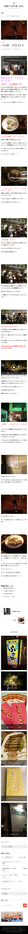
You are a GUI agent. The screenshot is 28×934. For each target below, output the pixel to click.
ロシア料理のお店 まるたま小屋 (14, 857)
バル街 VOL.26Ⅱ (14, 834)
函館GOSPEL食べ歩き (14, 6)
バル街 (2, 42)
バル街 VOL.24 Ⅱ (9, 591)
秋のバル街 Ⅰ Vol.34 (14, 727)
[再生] (2, 373)
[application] (14, 367)
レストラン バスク (9, 596)
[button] (14, 367)
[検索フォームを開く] (14, 3)
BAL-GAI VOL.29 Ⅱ (14, 798)
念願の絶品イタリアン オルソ (12, 881)
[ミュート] (23, 373)
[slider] (13, 373)
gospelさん (4, 49)
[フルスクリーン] (25, 373)
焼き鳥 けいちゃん (14, 763)
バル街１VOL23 (8, 594)
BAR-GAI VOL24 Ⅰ (10, 588)
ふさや (14, 667)
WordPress (19, 931)
